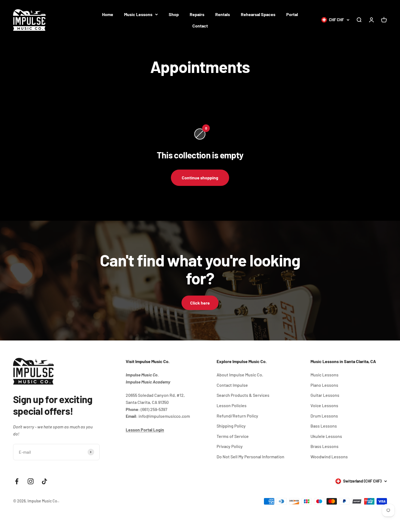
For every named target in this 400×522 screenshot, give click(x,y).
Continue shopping (200, 177)
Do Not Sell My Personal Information (250, 456)
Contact (200, 25)
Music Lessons (138, 14)
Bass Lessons (323, 425)
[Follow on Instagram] (30, 481)
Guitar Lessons (324, 395)
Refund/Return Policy (237, 415)
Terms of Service (233, 436)
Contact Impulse (232, 385)
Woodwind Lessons (329, 456)
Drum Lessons (324, 415)
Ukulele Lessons (326, 436)
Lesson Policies (232, 405)
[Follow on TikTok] (44, 481)
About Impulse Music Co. (240, 374)
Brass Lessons (324, 446)
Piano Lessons (324, 385)
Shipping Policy (231, 425)
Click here (200, 302)
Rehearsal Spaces (258, 14)
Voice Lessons (324, 405)
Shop (174, 14)
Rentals (222, 14)
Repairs (197, 14)
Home (107, 14)
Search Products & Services (243, 395)
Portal (292, 14)
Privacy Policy (230, 446)
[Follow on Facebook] (16, 481)
